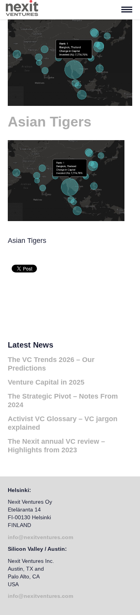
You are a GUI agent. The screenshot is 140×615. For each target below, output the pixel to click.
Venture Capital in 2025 (46, 382)
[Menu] (127, 9)
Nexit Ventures (36, 9)
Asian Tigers (49, 122)
